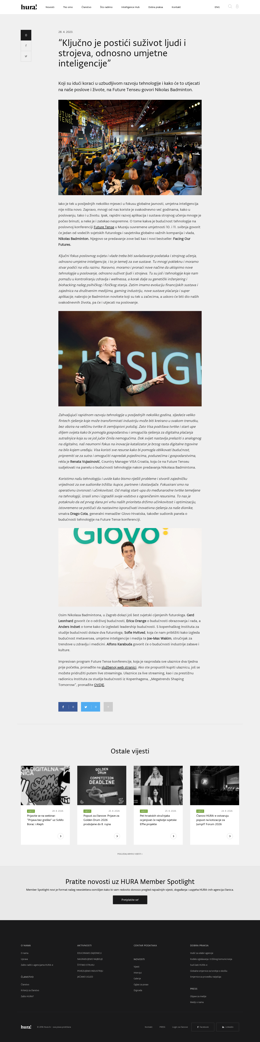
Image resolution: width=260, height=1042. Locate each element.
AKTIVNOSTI (84, 945)
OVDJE (99, 684)
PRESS (193, 988)
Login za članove (180, 1027)
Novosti (50, 7)
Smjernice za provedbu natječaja (205, 976)
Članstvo (86, 7)
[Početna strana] (28, 1027)
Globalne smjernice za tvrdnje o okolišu (208, 971)
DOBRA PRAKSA (199, 945)
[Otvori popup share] (108, 707)
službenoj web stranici (119, 667)
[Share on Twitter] (26, 56)
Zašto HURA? (27, 996)
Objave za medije (198, 996)
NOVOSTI (139, 959)
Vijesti (136, 966)
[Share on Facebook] (26, 45)
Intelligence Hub (130, 7)
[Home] (29, 7)
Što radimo (106, 7)
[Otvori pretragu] (230, 7)
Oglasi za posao (141, 984)
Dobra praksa (155, 7)
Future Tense (104, 227)
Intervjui (138, 972)
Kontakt (176, 7)
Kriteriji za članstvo (30, 990)
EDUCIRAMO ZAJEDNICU (89, 953)
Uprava (24, 959)
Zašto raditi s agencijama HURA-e (37, 965)
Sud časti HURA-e (198, 965)
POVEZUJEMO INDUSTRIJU (90, 971)
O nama (24, 953)
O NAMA (26, 945)
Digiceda (138, 990)
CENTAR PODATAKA (145, 945)
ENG (217, 7)
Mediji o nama (197, 1002)
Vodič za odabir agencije (201, 953)
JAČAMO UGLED (85, 976)
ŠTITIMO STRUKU (85, 965)
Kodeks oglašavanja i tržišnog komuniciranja (211, 959)
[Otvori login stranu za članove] (237, 6)
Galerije (137, 978)
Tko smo (68, 7)
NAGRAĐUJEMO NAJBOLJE (90, 959)
